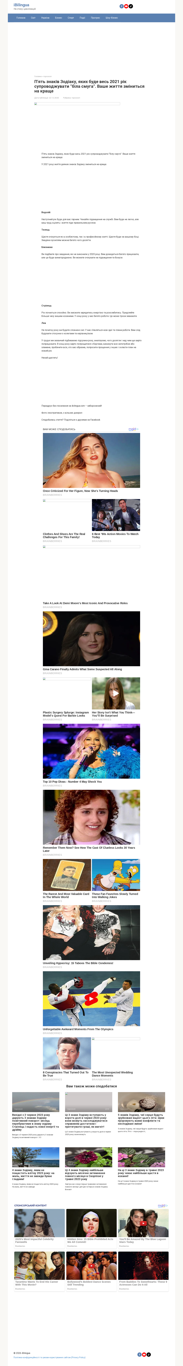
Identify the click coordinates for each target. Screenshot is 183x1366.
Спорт (71, 17)
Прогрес (95, 17)
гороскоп (76, 98)
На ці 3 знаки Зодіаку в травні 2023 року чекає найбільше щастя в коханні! (141, 1173)
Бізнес (58, 17)
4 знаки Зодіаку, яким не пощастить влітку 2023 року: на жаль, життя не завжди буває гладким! (33, 1174)
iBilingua (21, 5)
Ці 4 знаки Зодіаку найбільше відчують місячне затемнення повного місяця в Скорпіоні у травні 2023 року (85, 1174)
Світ (33, 17)
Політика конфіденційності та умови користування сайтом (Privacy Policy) (49, 1357)
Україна (45, 17)
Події (82, 17)
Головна (20, 17)
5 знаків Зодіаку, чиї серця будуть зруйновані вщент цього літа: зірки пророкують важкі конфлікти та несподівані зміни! (141, 1119)
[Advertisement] (91, 46)
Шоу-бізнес (112, 17)
